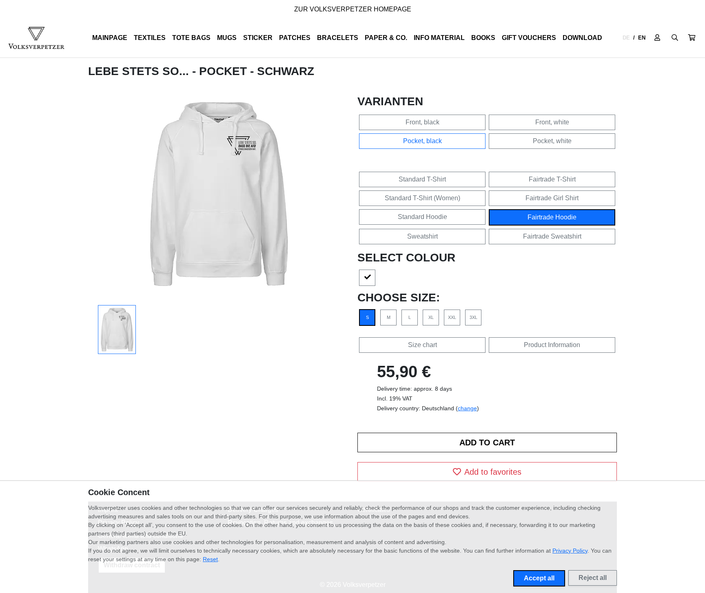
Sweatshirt (422, 236)
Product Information (552, 344)
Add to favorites (492, 471)
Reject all (593, 577)
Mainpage (109, 37)
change (467, 408)
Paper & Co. (386, 37)
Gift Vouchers (529, 37)
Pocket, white (552, 140)
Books (483, 37)
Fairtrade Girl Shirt (552, 198)
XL (431, 317)
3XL (473, 317)
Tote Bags (191, 37)
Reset (210, 559)
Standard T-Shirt (422, 179)
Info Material (439, 37)
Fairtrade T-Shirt (552, 179)
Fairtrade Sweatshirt (552, 236)
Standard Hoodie (422, 216)
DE (626, 38)
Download (582, 37)
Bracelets (337, 37)
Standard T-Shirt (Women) (422, 198)
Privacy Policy (570, 550)
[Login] (657, 38)
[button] (691, 38)
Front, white (552, 122)
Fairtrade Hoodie (552, 217)
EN (641, 38)
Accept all (539, 578)
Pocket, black (422, 140)
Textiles (150, 37)
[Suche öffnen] (675, 38)
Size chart (422, 344)
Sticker (258, 37)
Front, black (422, 122)
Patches (294, 37)
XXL (452, 317)
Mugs (227, 37)
